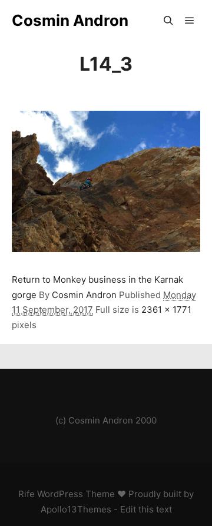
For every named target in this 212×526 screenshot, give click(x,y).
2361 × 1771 (166, 309)
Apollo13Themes (76, 509)
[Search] (168, 20)
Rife (26, 493)
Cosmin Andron (70, 20)
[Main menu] (189, 20)
